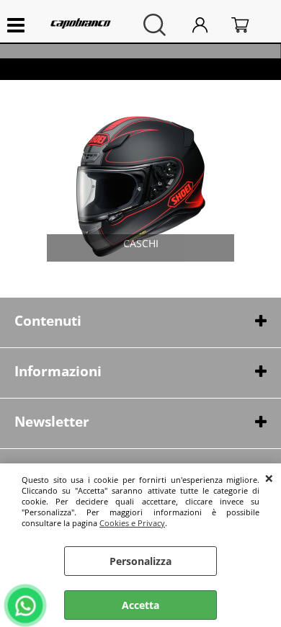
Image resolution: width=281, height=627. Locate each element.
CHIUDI (269, 478)
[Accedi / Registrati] (208, 25)
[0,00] (249, 25)
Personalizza (140, 561)
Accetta (140, 605)
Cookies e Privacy (132, 522)
